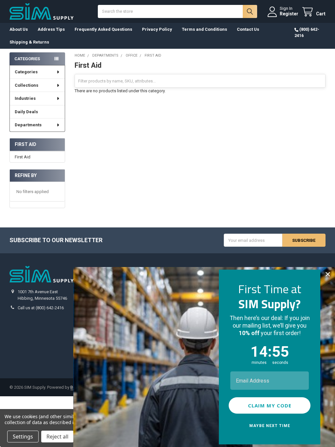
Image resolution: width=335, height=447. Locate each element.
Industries (25, 98)
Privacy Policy (157, 29)
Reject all (57, 436)
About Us (18, 29)
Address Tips (51, 29)
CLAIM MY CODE (269, 405)
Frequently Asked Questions (103, 29)
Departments (28, 124)
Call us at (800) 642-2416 (41, 307)
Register (289, 13)
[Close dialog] (327, 274)
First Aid (22, 156)
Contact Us (248, 29)
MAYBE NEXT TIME (269, 425)
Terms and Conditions (204, 29)
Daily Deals (26, 111)
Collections (26, 85)
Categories (26, 71)
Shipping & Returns (29, 42)
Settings (23, 436)
